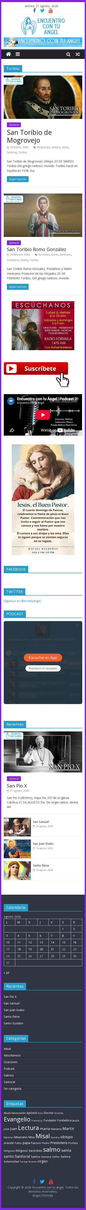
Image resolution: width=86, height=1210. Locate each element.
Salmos (9, 1075)
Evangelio (17, 1119)
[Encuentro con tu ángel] (8, 54)
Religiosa (9, 1151)
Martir (54, 254)
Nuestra (55, 1137)
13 (41, 942)
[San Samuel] (17, 820)
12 (30, 942)
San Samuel (41, 822)
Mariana (56, 1129)
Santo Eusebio (13, 1023)
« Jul (6, 973)
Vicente (32, 1161)
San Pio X (17, 785)
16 (74, 942)
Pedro (45, 1143)
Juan (13, 1128)
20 (41, 949)
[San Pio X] (43, 734)
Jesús (75, 1120)
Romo (24, 260)
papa (26, 1143)
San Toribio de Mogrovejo (29, 136)
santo (65, 147)
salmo (51, 1149)
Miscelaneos (12, 1055)
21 (52, 949)
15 (63, 942)
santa (66, 1150)
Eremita (58, 1113)
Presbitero (13, 260)
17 (7, 949)
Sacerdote (35, 1151)
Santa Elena (41, 865)
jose (6, 1129)
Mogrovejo (43, 147)
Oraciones (11, 1062)
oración (9, 1143)
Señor (56, 1157)
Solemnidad (11, 1161)
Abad (7, 1113)
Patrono (36, 1143)
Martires (8, 1137)
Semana (46, 1157)
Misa (31, 1137)
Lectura (28, 1127)
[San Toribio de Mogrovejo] (43, 78)
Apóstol (32, 1113)
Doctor (49, 1113)
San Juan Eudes (43, 844)
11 (19, 942)
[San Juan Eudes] (17, 842)
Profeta (73, 1143)
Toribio (22, 152)
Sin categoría (12, 1089)
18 (19, 949)
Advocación (18, 1113)
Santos (35, 1157)
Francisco (37, 1120)
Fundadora (64, 1120)
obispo (56, 147)
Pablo (18, 1143)
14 (52, 942)
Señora (65, 1157)
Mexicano (65, 254)
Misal (7, 1049)
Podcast (9, 1069)
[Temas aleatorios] (77, 54)
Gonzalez (43, 254)
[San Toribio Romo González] (43, 196)
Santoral (14, 125)
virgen (43, 1161)
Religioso (22, 1151)
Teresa (24, 1161)
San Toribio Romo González (36, 249)
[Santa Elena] (17, 863)
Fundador (49, 1120)
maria (45, 1128)
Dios (40, 1113)
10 (7, 942)
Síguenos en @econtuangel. (22, 601)
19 (30, 949)
